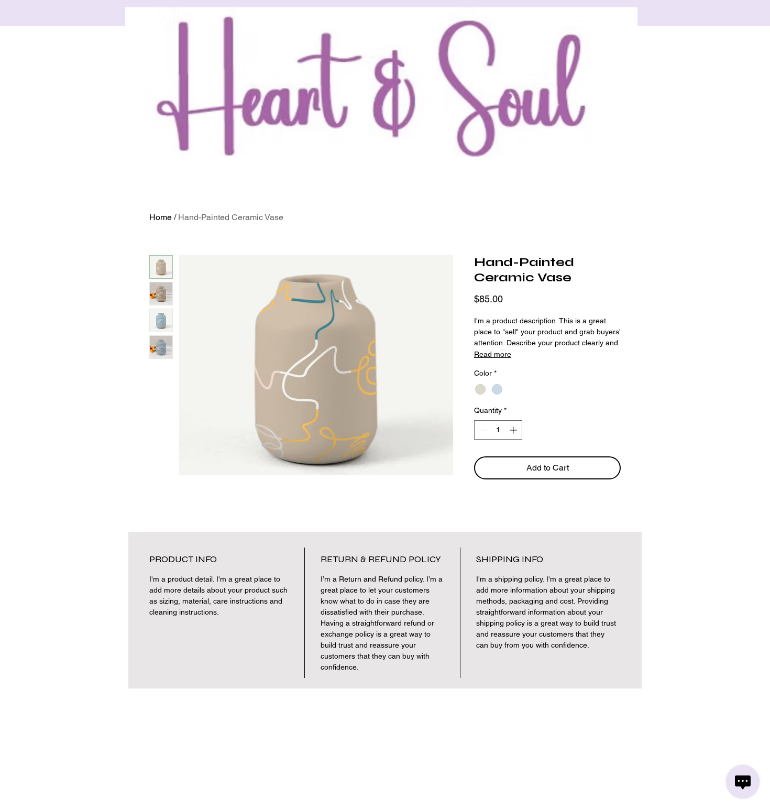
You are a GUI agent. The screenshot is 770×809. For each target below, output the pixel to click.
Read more (492, 354)
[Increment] (514, 430)
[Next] (715, 13)
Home (160, 217)
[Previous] (55, 13)
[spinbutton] (498, 430)
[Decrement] (482, 430)
